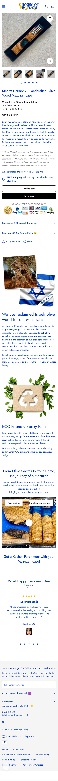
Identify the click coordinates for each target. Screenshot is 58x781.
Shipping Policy (28, 759)
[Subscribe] (53, 685)
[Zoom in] (50, 61)
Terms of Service (9, 764)
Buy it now (29, 196)
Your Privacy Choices (33, 764)
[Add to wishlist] (50, 18)
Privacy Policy (42, 754)
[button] (52, 6)
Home (5, 749)
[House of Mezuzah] (29, 6)
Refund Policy (8, 759)
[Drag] (29, 522)
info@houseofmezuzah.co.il (15, 715)
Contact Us (18, 749)
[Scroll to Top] (53, 766)
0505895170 (8, 712)
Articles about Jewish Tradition (16, 754)
